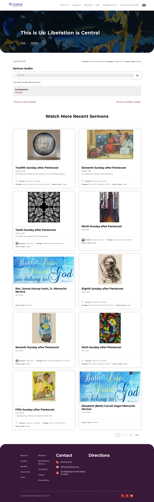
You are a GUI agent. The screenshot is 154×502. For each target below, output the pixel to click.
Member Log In (110, 5)
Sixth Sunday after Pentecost (101, 347)
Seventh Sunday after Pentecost (37, 347)
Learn (23, 477)
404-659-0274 (66, 462)
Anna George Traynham (98, 61)
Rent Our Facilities (129, 5)
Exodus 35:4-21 (127, 240)
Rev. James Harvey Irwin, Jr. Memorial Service (40, 290)
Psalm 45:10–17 (93, 364)
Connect (77, 5)
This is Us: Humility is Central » (128, 102)
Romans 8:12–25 (93, 305)
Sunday (138, 61)
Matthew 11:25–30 (105, 364)
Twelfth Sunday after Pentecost (36, 167)
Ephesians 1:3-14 (58, 243)
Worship (88, 5)
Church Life (25, 472)
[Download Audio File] (137, 75)
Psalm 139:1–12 (104, 305)
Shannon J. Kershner (33, 181)
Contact (41, 475)
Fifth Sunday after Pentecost (34, 409)
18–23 (68, 361)
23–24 (112, 305)
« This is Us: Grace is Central (24, 102)
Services (34, 43)
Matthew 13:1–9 (60, 361)
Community (42, 469)
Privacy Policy (43, 480)
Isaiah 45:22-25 (47, 243)
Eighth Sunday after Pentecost (102, 288)
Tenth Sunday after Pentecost (35, 229)
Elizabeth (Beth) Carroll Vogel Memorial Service (108, 407)
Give (98, 5)
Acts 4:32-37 (118, 240)
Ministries (42, 455)
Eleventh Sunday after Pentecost (104, 167)
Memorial (28, 305)
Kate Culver (30, 243)
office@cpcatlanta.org (70, 467)
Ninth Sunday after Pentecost (102, 226)
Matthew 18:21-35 (104, 184)
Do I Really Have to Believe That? (29, 164)
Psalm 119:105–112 (48, 361)
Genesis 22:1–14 (61, 423)
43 (131, 435)
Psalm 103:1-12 (93, 184)
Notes (19, 92)
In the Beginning (22, 406)
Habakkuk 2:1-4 (119, 61)
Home (23, 43)
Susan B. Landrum (99, 240)
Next (137, 435)
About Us (64, 5)
